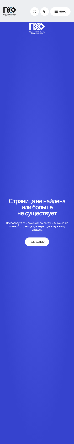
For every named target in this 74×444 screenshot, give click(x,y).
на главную (36, 241)
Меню (62, 11)
